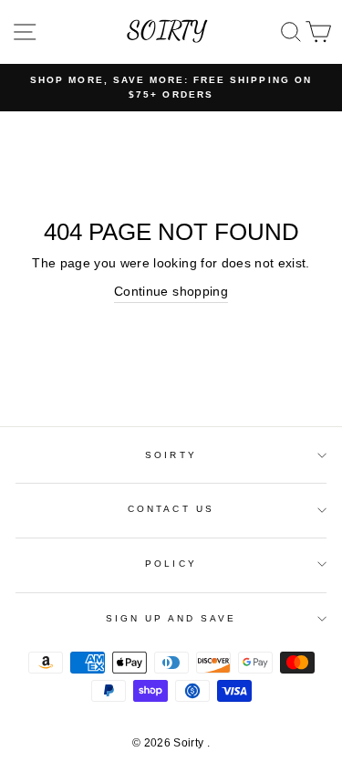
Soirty (170, 455)
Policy (170, 564)
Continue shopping (171, 291)
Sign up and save (171, 618)
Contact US (171, 509)
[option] (171, 88)
